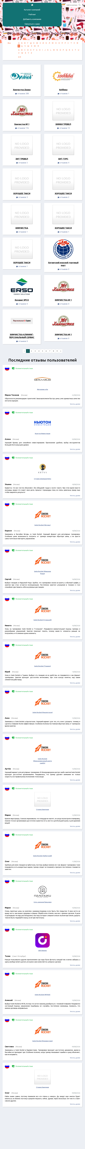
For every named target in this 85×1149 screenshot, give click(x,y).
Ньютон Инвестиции (42, 433)
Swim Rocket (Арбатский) (42, 856)
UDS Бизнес (42, 950)
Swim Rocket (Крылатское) (43, 712)
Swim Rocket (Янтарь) (42, 525)
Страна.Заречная (42, 809)
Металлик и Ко (42, 389)
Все (9, 43)
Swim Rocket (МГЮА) (42, 994)
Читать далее (75, 404)
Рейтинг (32, 14)
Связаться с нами (32, 24)
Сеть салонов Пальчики (42, 902)
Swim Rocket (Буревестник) (42, 1041)
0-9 (19, 57)
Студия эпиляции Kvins (42, 478)
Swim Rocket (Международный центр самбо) (42, 761)
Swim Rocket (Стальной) (43, 620)
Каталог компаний (32, 10)
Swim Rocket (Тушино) (42, 666)
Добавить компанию (32, 19)
